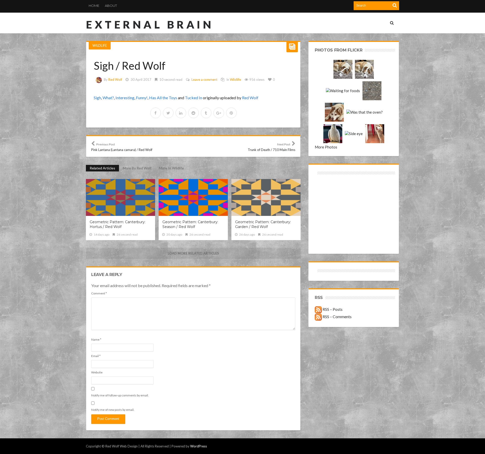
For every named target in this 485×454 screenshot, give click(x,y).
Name (96, 339)
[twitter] (168, 113)
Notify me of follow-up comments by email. (120, 395)
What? (108, 97)
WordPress (198, 446)
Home (94, 6)
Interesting (124, 97)
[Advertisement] (334, 194)
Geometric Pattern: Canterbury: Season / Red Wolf (190, 224)
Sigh (97, 97)
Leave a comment (204, 80)
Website (97, 372)
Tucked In (193, 97)
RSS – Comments (337, 316)
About (111, 6)
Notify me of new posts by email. (112, 410)
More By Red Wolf (137, 168)
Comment (99, 293)
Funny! (142, 97)
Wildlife (99, 45)
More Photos (326, 147)
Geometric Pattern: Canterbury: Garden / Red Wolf (263, 224)
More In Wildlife (171, 168)
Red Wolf (115, 80)
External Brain (150, 24)
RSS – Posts (332, 309)
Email (96, 356)
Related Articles (102, 168)
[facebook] (155, 113)
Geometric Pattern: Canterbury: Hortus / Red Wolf (118, 224)
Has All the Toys (163, 97)
